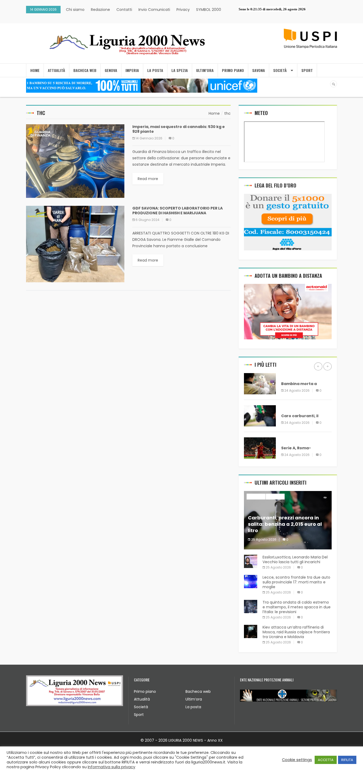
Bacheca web (198, 691)
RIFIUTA (347, 759)
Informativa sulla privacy (111, 767)
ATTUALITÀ (56, 70)
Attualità (142, 699)
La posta (193, 707)
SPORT (307, 70)
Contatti (124, 9)
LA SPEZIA (179, 70)
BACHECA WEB (84, 70)
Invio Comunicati (154, 9)
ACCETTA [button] (326, 759)
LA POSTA (155, 70)
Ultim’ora (193, 699)
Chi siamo (75, 9)
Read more (148, 178)
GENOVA (111, 70)
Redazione (100, 9)
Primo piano (145, 691)
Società (141, 707)
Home (35, 70)
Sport (139, 714)
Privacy (183, 9)
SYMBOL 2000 (208, 9)
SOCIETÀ (280, 70)
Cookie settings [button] (297, 759)
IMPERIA (132, 70)
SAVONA (258, 70)
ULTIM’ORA (205, 70)
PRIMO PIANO (233, 70)
